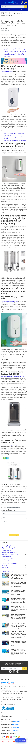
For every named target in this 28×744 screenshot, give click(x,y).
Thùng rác (4, 565)
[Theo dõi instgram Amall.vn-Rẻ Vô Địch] (17, 671)
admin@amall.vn (11, 704)
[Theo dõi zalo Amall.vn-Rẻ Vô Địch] (14, 671)
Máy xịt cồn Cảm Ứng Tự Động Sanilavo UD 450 (13, 445)
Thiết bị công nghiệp (7, 567)
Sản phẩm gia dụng (7, 561)
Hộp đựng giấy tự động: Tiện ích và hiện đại (15, 140)
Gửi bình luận (14, 535)
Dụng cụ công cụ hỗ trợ (8, 558)
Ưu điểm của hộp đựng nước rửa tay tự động (15, 49)
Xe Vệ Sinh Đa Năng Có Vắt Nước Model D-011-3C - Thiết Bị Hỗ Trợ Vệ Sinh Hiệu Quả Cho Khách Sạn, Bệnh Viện (18, 600)
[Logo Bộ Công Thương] (7, 708)
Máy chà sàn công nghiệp (18, 9)
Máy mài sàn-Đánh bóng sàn (10, 552)
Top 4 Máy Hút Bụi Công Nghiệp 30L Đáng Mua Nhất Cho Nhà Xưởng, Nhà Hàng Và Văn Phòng (19, 608)
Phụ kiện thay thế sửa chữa (9, 563)
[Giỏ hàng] (25, 3)
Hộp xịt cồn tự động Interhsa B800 (9, 301)
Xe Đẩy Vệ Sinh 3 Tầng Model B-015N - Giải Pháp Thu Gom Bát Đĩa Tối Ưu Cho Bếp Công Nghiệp (19, 643)
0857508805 (16, 702)
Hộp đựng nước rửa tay (7, 71)
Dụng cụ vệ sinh (6, 550)
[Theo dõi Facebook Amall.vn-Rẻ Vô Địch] (10, 671)
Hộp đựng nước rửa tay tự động (13, 507)
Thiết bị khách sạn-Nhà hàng (10, 554)
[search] (25, 6)
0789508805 (16, 721)
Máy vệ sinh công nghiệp (6, 9)
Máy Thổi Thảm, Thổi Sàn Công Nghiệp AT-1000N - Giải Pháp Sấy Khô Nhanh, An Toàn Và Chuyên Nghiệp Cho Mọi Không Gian (18, 652)
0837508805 (15, 724)
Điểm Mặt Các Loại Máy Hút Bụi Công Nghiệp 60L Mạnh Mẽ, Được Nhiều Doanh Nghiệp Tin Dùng (18, 592)
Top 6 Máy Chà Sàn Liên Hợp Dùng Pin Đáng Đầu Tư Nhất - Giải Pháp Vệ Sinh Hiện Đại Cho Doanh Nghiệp (18, 584)
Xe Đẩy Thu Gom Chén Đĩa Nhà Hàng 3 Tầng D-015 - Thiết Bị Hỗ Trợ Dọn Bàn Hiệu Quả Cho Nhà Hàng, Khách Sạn (18, 617)
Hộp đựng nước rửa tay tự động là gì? (13, 48)
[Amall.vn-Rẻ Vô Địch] (11, 3)
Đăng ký (24, 668)
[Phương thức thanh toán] (10, 736)
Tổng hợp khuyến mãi (8, 546)
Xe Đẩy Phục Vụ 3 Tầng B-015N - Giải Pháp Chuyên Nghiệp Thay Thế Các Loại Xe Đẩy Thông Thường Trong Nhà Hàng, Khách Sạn (18, 634)
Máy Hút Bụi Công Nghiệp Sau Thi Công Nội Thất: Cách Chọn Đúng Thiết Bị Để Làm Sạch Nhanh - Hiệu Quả (19, 576)
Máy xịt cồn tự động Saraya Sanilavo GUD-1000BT (13, 376)
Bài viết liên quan (8, 571)
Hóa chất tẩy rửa (6, 556)
